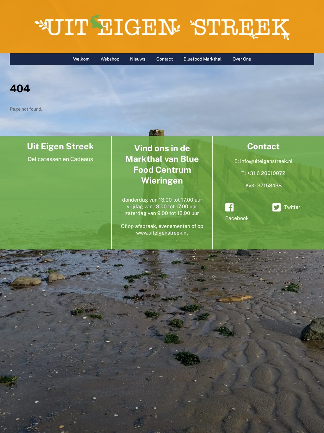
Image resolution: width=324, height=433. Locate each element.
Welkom (81, 58)
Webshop (110, 58)
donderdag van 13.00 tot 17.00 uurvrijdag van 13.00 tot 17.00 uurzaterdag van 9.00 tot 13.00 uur (162, 206)
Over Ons (242, 58)
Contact (164, 58)
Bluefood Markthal (202, 58)
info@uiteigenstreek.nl (266, 161)
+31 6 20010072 (266, 173)
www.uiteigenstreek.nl (162, 233)
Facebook (237, 218)
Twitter (292, 207)
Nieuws (137, 58)
